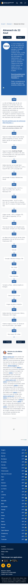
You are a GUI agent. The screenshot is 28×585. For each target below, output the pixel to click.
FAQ (2, 554)
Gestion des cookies (6, 574)
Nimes (3, 515)
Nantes (3, 509)
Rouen (3, 527)
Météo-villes (4, 551)
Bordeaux (4, 459)
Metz (2, 503)
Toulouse (3, 539)
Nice (2, 512)
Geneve (3, 483)
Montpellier (4, 506)
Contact (3, 546)
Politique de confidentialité (8, 572)
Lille (2, 491)
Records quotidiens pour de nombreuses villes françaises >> (18, 75)
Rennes (3, 524)
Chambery (4, 468)
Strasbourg (4, 533)
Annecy (3, 453)
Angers (3, 450)
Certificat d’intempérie (7, 549)
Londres (3, 494)
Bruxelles (3, 462)
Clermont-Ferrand (6, 474)
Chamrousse (4, 471)
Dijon (2, 477)
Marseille (3, 500)
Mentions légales (6, 570)
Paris (2, 518)
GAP (2, 480)
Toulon (3, 536)
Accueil (3, 24)
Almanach (9, 24)
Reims (3, 521)
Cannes (3, 465)
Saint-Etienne (5, 530)
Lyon (2, 497)
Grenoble (3, 486)
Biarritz (3, 456)
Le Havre (3, 488)
